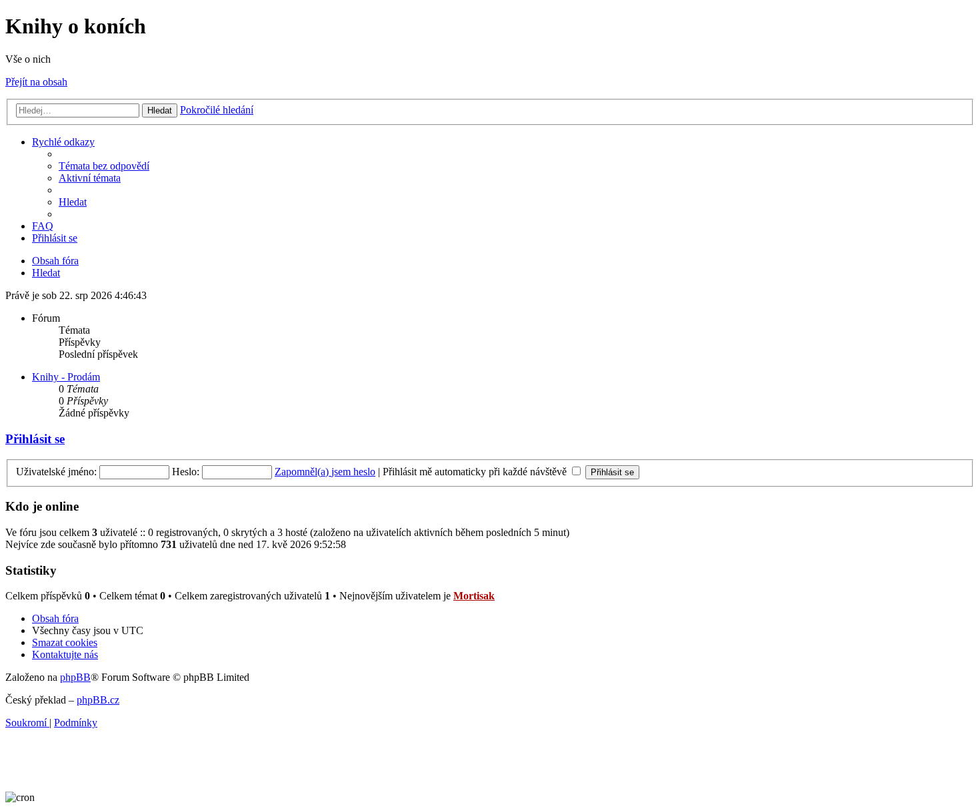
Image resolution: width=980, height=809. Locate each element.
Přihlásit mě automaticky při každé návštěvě (476, 471)
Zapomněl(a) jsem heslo (325, 471)
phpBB (75, 677)
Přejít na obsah (36, 81)
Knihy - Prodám (66, 376)
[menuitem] (104, 166)
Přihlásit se (35, 439)
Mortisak (474, 595)
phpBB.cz (98, 700)
